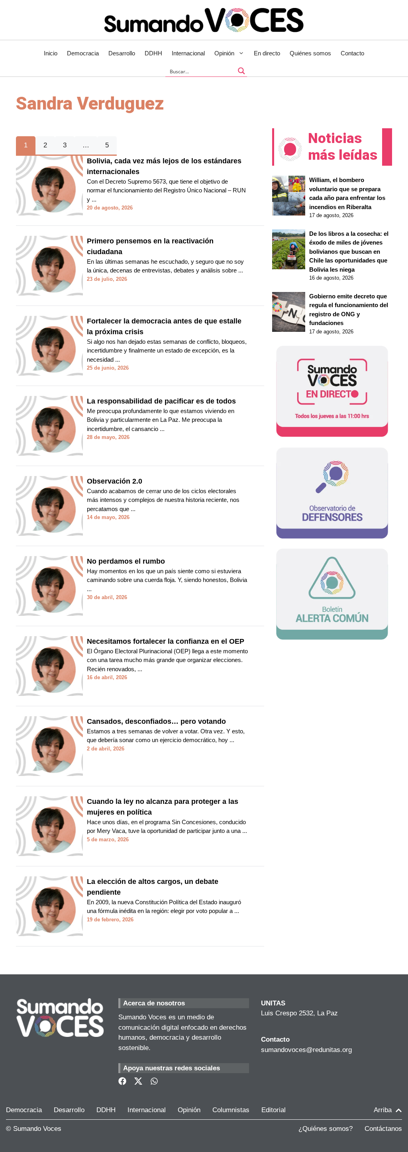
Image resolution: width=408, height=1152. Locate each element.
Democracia (83, 53)
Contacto (352, 53)
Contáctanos (383, 1128)
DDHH (153, 53)
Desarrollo (121, 53)
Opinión (224, 53)
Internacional (188, 53)
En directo (267, 53)
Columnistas (230, 1110)
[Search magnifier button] (241, 70)
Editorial (273, 1110)
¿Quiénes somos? (325, 1128)
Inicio (50, 53)
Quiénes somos (310, 53)
